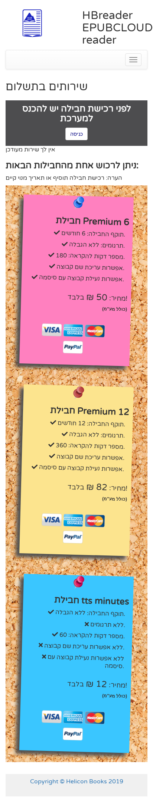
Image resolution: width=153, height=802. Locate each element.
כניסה (76, 134)
